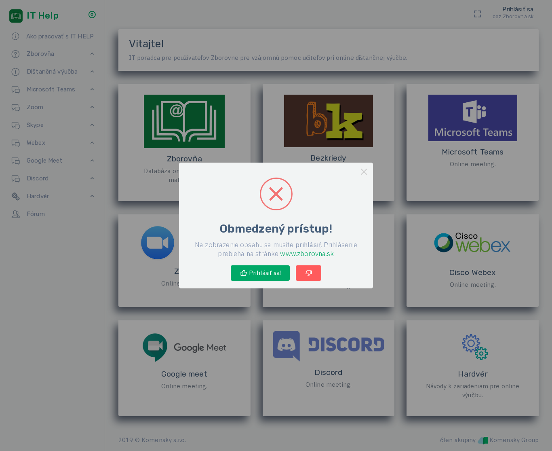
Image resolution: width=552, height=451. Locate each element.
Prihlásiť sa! (264, 273)
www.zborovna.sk (307, 253)
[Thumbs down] (308, 273)
